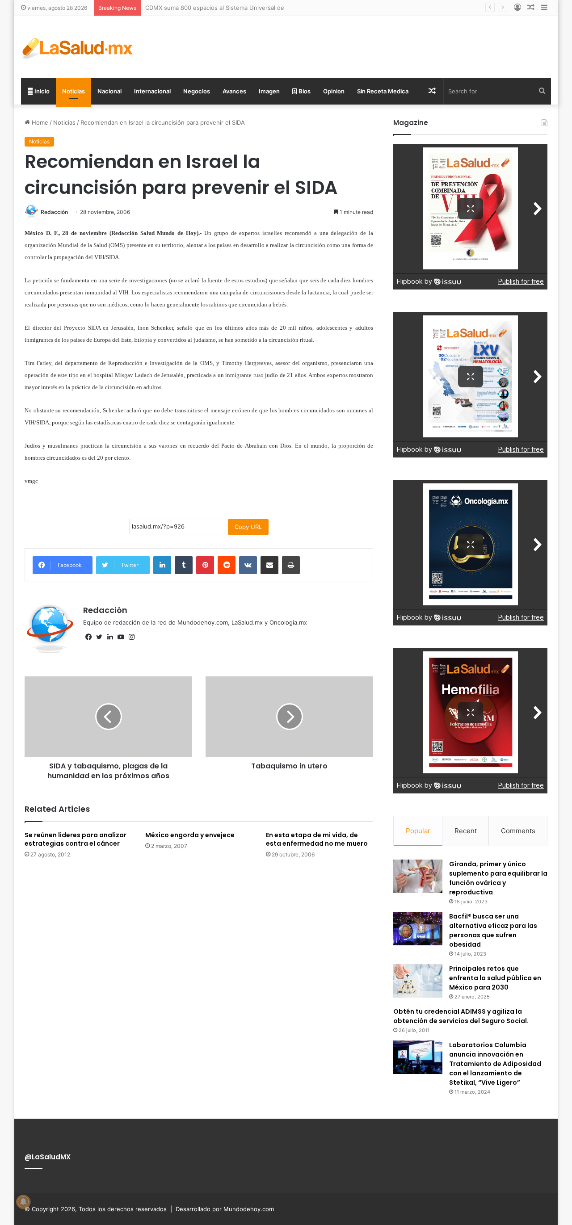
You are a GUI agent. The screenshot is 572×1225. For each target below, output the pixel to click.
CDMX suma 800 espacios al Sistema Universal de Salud (223, 7)
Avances (234, 91)
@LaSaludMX (48, 1157)
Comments (518, 830)
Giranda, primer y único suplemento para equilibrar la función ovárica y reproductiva (498, 878)
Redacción (54, 212)
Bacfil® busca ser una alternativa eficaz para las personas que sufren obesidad (493, 930)
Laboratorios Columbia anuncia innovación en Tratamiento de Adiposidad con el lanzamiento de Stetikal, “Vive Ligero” (495, 1063)
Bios (304, 91)
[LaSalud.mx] (78, 47)
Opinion (334, 91)
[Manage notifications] (23, 1202)
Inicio (41, 91)
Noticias (73, 91)
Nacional (109, 91)
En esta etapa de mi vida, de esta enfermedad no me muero (317, 839)
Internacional (152, 91)
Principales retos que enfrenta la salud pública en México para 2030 (495, 978)
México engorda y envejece (190, 835)
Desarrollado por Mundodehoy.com (225, 1208)
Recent (465, 830)
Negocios (196, 91)
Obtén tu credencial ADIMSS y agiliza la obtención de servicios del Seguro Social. (461, 1016)
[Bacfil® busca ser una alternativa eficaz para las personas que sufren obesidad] (417, 928)
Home (39, 122)
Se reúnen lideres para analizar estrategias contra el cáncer (75, 839)
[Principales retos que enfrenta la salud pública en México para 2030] (417, 981)
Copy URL (248, 526)
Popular (418, 830)
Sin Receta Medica (382, 91)
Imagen (269, 91)
